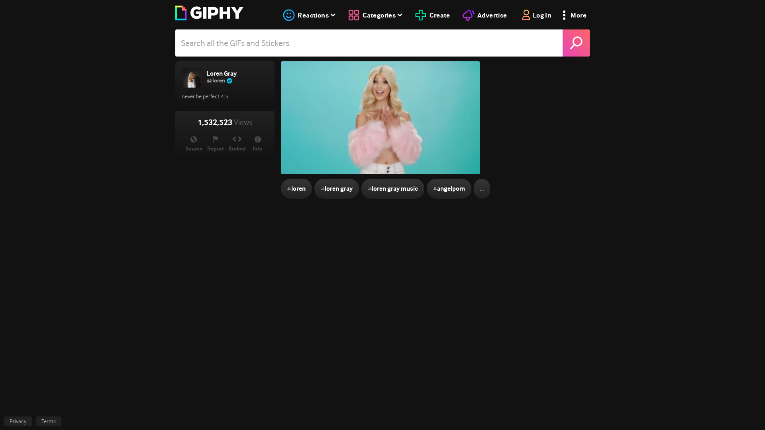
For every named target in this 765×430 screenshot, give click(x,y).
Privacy (18, 421)
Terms (48, 421)
